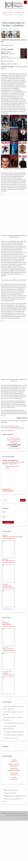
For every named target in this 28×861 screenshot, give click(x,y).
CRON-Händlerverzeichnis (17, 428)
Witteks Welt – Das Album (14, 770)
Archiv (11, 45)
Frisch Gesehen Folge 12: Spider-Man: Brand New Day (12, 719)
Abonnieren (8, 522)
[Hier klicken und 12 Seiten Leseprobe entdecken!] (14, 476)
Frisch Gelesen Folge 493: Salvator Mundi (14, 723)
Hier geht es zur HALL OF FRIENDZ (14, 448)
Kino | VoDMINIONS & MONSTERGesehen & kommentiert (8, 649)
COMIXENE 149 (14, 775)
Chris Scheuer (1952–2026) (10, 738)
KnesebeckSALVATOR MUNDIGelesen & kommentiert (8, 586)
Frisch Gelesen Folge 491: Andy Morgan (14, 732)
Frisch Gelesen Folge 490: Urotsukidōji (13, 735)
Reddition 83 (14, 761)
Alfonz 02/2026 (14, 766)
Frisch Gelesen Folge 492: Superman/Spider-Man (9, 727)
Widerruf (25, 818)
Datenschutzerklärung (22, 815)
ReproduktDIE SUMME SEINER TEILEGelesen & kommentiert (8, 560)
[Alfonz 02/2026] (14, 764)
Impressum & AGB (10, 815)
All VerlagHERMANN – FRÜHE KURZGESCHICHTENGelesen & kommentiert (12, 536)
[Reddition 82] (14, 777)
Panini (12, 430)
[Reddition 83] (14, 760)
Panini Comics (4, 56)
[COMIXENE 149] (14, 773)
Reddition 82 (14, 779)
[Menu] (25, 2)
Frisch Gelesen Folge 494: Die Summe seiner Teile (12, 713)
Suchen (23, 500)
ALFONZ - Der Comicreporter (10, 460)
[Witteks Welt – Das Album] (14, 768)
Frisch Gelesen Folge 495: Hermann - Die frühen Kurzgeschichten (13, 708)
